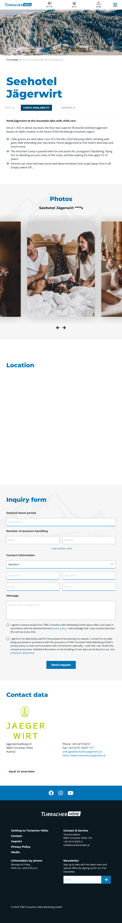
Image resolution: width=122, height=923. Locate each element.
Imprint (16, 841)
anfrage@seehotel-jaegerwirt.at (82, 751)
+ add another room (61, 548)
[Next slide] (64, 328)
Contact (16, 836)
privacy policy (58, 628)
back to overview (22, 771)
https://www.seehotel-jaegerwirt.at (84, 755)
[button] (9, 108)
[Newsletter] (106, 880)
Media (15, 852)
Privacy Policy (20, 846)
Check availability (36, 107)
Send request (61, 665)
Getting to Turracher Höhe (29, 830)
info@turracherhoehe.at (76, 845)
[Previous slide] (58, 328)
